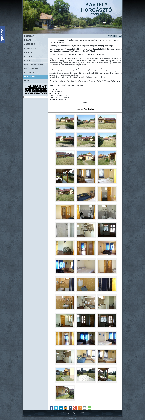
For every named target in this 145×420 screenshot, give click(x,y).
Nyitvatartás (30, 48)
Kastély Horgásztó (96, 7)
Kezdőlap (29, 36)
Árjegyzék (29, 44)
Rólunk (28, 40)
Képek (27, 60)
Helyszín (28, 56)
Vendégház (29, 77)
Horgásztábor (31, 69)
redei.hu (76, 418)
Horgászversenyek (33, 64)
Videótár (28, 81)
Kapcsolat (29, 73)
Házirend (28, 52)
